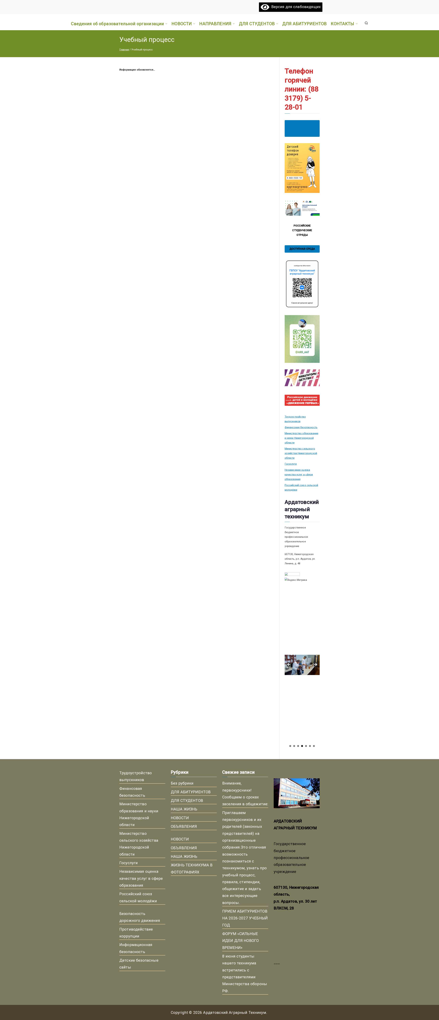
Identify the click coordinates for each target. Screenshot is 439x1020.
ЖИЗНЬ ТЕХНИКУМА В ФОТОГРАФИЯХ (192, 868)
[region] (302, 665)
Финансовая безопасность (301, 427)
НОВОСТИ (181, 23)
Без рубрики (182, 783)
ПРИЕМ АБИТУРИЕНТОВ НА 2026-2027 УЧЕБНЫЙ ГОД (245, 918)
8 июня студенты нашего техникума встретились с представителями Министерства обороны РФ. (244, 973)
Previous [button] (289, 664)
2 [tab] (294, 746)
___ (277, 962)
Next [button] (315, 664)
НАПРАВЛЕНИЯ (215, 23)
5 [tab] (306, 746)
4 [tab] (302, 746)
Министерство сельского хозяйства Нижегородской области (301, 453)
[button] (165, 23)
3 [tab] (298, 746)
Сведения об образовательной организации (117, 23)
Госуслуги (291, 463)
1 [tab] (290, 746)
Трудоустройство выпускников (295, 419)
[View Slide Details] (302, 620)
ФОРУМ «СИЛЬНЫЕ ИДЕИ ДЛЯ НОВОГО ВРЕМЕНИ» (240, 940)
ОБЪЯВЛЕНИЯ (184, 826)
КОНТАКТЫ (342, 23)
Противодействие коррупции (136, 932)
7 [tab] (314, 746)
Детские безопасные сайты (138, 963)
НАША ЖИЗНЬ (184, 809)
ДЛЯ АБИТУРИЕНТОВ (304, 23)
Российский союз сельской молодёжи (301, 487)
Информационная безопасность (135, 948)
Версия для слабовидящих (295, 6)
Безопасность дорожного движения (139, 917)
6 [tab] (310, 746)
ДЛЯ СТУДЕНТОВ (257, 23)
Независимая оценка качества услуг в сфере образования (299, 474)
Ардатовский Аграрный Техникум (234, 1012)
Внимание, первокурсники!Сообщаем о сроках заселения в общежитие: (245, 793)
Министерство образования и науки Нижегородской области (301, 438)
